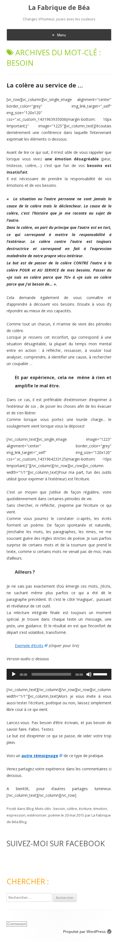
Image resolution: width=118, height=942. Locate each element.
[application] (59, 674)
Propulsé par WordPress (84, 931)
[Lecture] (13, 674)
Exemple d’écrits (29, 645)
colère (72, 808)
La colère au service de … (45, 85)
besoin (59, 808)
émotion (100, 808)
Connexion (16, 924)
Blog (29, 808)
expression (16, 815)
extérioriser (37, 815)
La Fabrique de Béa (59, 7)
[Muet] (89, 674)
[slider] (101, 674)
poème (54, 815)
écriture (85, 808)
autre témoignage (39, 755)
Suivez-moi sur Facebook (56, 843)
